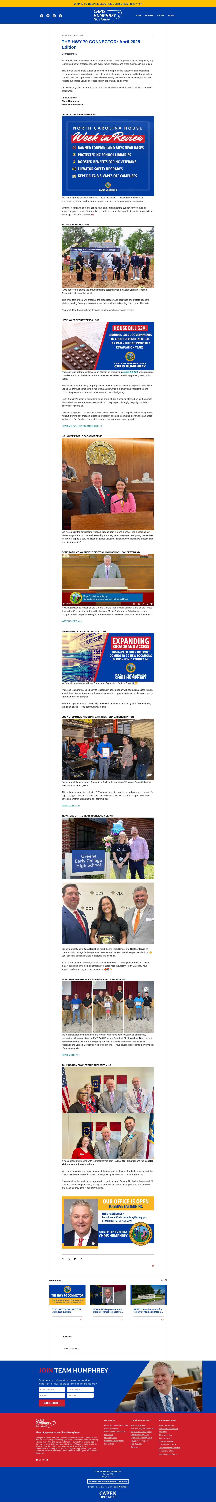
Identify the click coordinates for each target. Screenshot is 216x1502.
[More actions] (152, 35)
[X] (40, 1460)
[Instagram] (54, 15)
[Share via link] (81, 1258)
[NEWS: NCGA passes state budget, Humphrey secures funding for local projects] (108, 1295)
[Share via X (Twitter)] (69, 1258)
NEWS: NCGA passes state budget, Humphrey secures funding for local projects (107, 1310)
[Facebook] (41, 15)
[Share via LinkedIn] (75, 1258)
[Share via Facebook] (63, 1258)
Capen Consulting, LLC (104, 1487)
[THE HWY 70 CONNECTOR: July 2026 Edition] (67, 1295)
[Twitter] (48, 15)
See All (164, 1280)
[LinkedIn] (60, 15)
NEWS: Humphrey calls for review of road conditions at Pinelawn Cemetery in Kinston (148, 1310)
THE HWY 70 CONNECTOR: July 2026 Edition (67, 1310)
